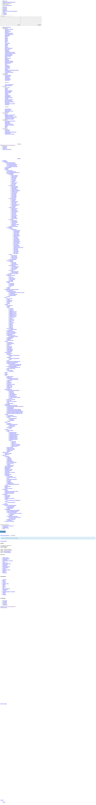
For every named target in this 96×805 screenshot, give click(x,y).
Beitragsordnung (8, 76)
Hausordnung (7, 80)
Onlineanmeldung (3, 541)
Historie (6, 89)
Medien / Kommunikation (9, 101)
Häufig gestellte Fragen (9, 110)
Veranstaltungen (7, 63)
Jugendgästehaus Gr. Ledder (10, 52)
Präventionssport (8, 58)
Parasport (6, 44)
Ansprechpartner (8, 92)
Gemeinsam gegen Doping (9, 117)
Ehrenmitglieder (7, 96)
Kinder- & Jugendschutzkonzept (10, 131)
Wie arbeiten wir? (8, 71)
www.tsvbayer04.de (7, 552)
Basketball (7, 36)
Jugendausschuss (8, 95)
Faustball (6, 38)
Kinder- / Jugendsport (8, 48)
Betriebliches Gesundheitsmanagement (11, 70)
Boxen (6, 37)
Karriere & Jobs (7, 109)
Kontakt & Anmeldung (9, 62)
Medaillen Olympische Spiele (10, 114)
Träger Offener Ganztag (9, 34)
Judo (6, 42)
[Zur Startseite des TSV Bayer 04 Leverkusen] (7, 27)
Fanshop (5, 13)
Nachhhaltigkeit (7, 132)
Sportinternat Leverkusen (9, 118)
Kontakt (5, 14)
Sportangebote (7, 49)
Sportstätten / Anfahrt (8, 97)
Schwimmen (7, 51)
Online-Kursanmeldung (9, 29)
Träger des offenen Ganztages (10, 53)
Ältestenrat (7, 94)
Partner (6, 126)
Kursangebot (7, 60)
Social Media (7, 102)
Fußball (6, 40)
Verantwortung (7, 129)
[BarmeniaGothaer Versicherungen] (9, 1)
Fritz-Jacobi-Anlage (8, 100)
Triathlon (6, 45)
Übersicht (6, 65)
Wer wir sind (7, 87)
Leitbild (6, 88)
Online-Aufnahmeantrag (9, 84)
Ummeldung (7, 77)
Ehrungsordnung (8, 79)
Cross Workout (7, 68)
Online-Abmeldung (8, 85)
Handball (6, 41)
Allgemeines (7, 130)
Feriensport (7, 32)
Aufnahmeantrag (8, 75)
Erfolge (6, 113)
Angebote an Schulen (8, 54)
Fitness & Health (8, 31)
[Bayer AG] (5, 0)
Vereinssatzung (7, 78)
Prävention (7, 30)
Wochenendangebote (8, 55)
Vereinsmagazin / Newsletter (10, 103)
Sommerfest (7, 111)
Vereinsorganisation (8, 91)
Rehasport (6, 59)
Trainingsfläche (7, 66)
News (6, 127)
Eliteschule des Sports (9, 123)
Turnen (6, 46)
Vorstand (6, 93)
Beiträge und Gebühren (9, 61)
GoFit (6, 64)
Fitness (6, 57)
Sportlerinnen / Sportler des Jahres (11, 116)
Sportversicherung (8, 108)
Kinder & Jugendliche (9, 33)
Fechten (6, 39)
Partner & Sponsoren (8, 90)
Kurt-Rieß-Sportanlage (9, 99)
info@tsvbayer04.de (7, 551)
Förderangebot (7, 122)
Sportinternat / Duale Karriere (10, 120)
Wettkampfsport (7, 35)
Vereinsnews (7, 104)
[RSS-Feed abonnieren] (7, 149)
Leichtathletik (7, 43)
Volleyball (6, 47)
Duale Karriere (7, 121)
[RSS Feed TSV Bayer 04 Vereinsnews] (10, 11)
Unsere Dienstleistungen (9, 72)
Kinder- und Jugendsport (4, 535)
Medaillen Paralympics (9, 115)
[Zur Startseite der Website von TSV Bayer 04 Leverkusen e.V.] (8, 145)
